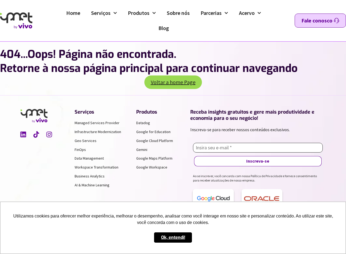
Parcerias (211, 12)
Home (73, 12)
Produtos (138, 12)
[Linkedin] (23, 134)
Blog (163, 28)
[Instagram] (49, 134)
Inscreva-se (257, 161)
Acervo (247, 12)
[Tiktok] (36, 134)
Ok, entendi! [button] (173, 237)
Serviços (101, 12)
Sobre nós (178, 12)
